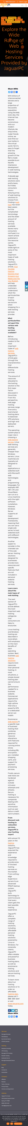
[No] (26, 1120)
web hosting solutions (13, 658)
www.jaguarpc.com (15, 1004)
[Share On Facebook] (9, 1010)
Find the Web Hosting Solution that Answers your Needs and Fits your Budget (14, 274)
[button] (26, 5)
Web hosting (9, 20)
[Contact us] (16, 1010)
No (11, 1123)
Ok (8, 1123)
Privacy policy (18, 1123)
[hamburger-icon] (22, 5)
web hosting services (13, 22)
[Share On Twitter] (12, 1010)
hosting (4, 18)
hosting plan (12, 18)
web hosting (13, 722)
